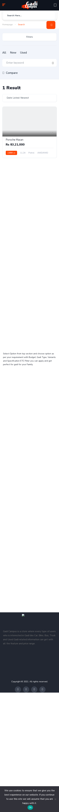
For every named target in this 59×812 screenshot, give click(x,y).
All (4, 53)
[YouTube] (42, 689)
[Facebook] (18, 689)
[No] (55, 799)
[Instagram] (34, 689)
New (13, 53)
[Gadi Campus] (29, 5)
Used (23, 53)
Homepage (7, 24)
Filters (29, 36)
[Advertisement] (29, 192)
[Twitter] (26, 689)
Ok (30, 807)
